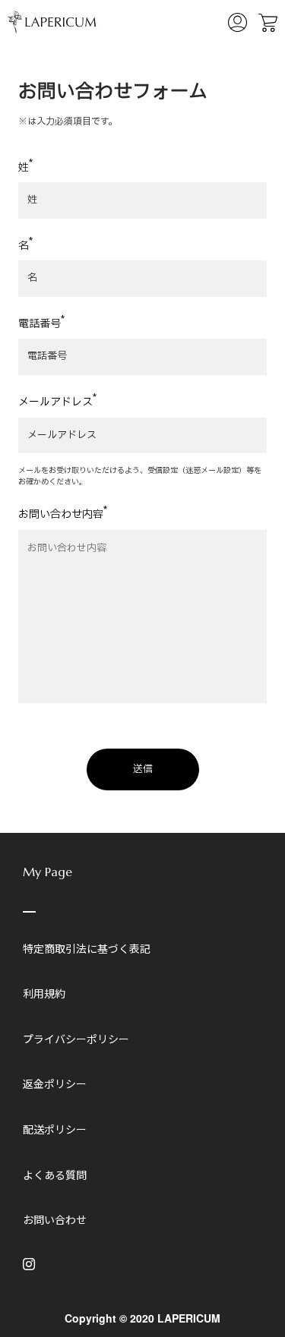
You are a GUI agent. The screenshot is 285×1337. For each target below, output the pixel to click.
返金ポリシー (55, 1083)
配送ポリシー (55, 1129)
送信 (143, 769)
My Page (47, 871)
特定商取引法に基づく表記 (86, 948)
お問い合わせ (55, 1219)
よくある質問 (55, 1174)
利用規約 (44, 993)
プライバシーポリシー (76, 1038)
